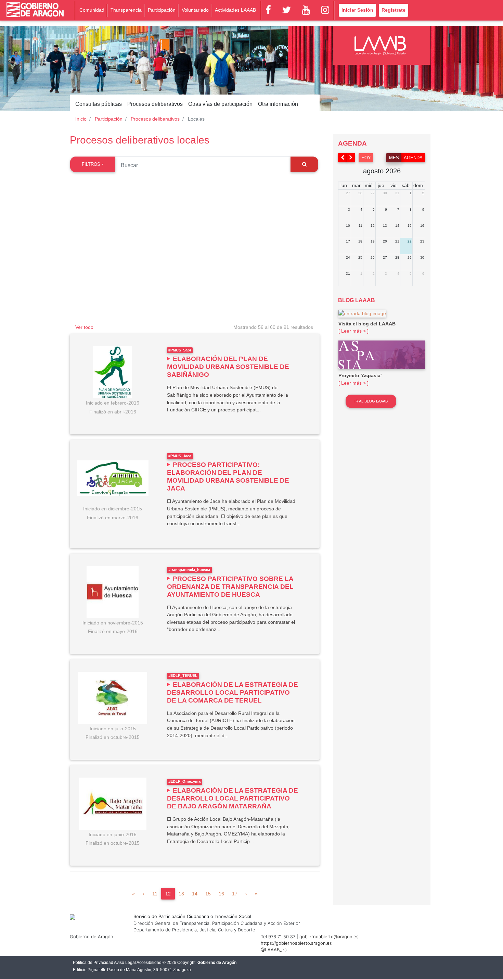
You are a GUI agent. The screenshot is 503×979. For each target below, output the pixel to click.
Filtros (91, 164)
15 (208, 893)
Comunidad (91, 10)
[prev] (342, 157)
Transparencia (126, 10)
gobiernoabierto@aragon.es (329, 936)
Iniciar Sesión (357, 10)
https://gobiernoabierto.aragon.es (296, 943)
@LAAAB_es (274, 949)
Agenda (413, 157)
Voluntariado (195, 10)
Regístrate (393, 10)
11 (154, 893)
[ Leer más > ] (353, 331)
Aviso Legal (125, 963)
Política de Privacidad (93, 963)
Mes (394, 157)
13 (181, 893)
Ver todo (84, 327)
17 (234, 893)
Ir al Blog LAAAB (371, 401)
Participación (162, 10)
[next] (351, 157)
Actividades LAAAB (235, 10)
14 (194, 893)
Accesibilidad (149, 963)
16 (221, 893)
